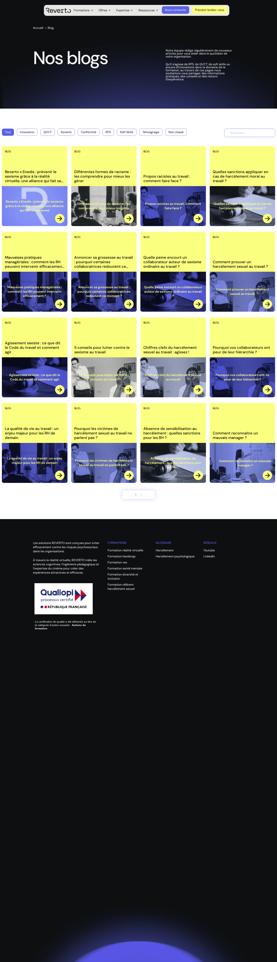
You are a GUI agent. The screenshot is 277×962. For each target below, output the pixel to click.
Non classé (176, 132)
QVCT (48, 132)
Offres (103, 10)
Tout (8, 132)
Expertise (122, 10)
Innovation (27, 132)
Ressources (146, 10)
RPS (108, 132)
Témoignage (150, 132)
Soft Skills (126, 132)
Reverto (66, 132)
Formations (82, 10)
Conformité (88, 132)
